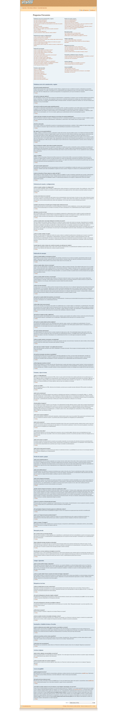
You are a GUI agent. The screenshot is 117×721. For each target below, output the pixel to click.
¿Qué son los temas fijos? (39, 76)
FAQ (81, 10)
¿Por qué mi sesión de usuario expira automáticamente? (44, 22)
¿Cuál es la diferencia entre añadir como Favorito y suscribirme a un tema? (79, 56)
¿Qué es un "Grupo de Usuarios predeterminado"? (74, 27)
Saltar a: (67, 702)
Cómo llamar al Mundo (32, 7)
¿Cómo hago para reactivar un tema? (41, 64)
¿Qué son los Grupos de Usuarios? (71, 22)
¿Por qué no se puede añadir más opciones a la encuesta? (45, 54)
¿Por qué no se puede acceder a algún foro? (42, 57)
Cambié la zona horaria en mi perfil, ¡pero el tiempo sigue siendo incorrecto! (48, 39)
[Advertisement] (27, 37)
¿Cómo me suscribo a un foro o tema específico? (74, 57)
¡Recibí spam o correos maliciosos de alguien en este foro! (76, 35)
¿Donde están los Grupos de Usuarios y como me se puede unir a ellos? (79, 23)
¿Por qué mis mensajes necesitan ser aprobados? (43, 63)
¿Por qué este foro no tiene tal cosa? (72, 69)
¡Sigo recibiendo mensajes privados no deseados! (74, 34)
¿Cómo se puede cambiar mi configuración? (42, 36)
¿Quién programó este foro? (70, 68)
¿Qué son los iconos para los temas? (41, 79)
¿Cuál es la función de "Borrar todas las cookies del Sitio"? (45, 32)
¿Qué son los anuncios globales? (40, 74)
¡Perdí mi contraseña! (38, 26)
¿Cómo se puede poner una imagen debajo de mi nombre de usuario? (47, 41)
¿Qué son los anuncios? (38, 75)
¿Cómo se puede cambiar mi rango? (41, 43)
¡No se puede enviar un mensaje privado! (72, 33)
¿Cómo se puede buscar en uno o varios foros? (74, 46)
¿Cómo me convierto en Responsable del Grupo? (74, 25)
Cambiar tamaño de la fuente (94, 7)
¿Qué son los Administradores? (71, 20)
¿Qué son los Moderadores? (70, 21)
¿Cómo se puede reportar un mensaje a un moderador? (44, 61)
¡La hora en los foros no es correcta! (41, 38)
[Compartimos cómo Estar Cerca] (28, 2)
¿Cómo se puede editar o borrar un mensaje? (42, 51)
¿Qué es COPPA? (37, 30)
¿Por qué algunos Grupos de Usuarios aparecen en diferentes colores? (78, 26)
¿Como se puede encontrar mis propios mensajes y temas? (76, 51)
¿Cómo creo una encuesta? (39, 53)
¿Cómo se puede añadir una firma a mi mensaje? (43, 52)
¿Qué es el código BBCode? (39, 69)
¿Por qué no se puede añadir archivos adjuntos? (43, 58)
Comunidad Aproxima (42, 7)
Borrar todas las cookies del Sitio (73, 706)
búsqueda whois (77, 689)
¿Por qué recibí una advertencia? (40, 59)
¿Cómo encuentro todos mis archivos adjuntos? (74, 64)
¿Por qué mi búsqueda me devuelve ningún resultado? (75, 47)
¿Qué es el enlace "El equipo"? (70, 28)
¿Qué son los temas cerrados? (40, 78)
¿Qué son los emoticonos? (39, 71)
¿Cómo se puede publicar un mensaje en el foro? (43, 49)
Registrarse (86, 10)
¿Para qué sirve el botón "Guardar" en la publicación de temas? (46, 62)
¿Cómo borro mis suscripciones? (71, 58)
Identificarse (92, 10)
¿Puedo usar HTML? (38, 70)
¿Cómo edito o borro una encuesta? (41, 56)
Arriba (36, 93)
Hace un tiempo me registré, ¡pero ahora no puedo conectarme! (46, 28)
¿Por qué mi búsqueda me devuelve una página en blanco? (76, 49)
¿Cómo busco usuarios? (69, 50)
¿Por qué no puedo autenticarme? (40, 20)
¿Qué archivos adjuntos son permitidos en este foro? (75, 62)
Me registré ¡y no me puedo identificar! (41, 27)
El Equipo (64, 706)
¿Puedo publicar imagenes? (39, 73)
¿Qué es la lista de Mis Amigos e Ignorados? (73, 39)
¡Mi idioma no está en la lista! (39, 40)
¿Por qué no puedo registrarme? (40, 31)
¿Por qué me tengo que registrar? (40, 21)
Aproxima (24, 7)
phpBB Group (85, 673)
